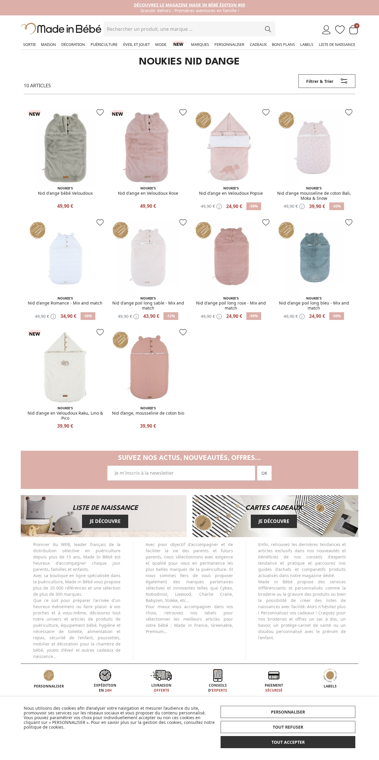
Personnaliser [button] (288, 712)
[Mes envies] (340, 30)
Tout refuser (288, 727)
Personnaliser (229, 44)
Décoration (73, 44)
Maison (48, 44)
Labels (306, 44)
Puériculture (104, 44)
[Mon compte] (326, 30)
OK (264, 473)
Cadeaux (258, 44)
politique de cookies (43, 727)
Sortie (29, 44)
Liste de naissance (337, 44)
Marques (200, 44)
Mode (160, 44)
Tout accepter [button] (288, 742)
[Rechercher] (268, 29)
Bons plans (283, 44)
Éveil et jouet (136, 44)
